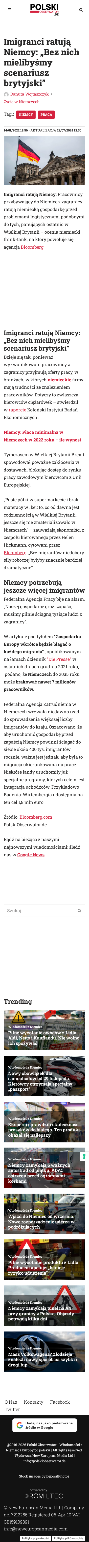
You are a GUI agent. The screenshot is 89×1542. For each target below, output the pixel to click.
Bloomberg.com (36, 817)
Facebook (60, 1402)
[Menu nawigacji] (9, 10)
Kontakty (33, 1402)
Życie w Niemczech (22, 101)
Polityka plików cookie (68, 1538)
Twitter (12, 1409)
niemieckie (60, 380)
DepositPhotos (57, 1476)
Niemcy (26, 114)
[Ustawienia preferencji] (84, 1156)
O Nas (11, 1402)
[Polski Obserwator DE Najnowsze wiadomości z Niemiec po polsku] (44, 9)
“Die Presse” (59, 659)
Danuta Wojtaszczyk (29, 94)
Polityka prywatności (35, 1538)
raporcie (17, 410)
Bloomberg (32, 247)
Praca (46, 114)
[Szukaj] (81, 10)
